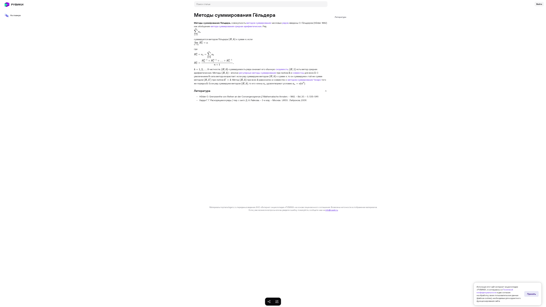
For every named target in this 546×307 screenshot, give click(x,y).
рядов (285, 22)
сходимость (282, 69)
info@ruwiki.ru (331, 210)
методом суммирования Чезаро (304, 79)
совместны (298, 72)
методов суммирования (258, 22)
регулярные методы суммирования (257, 72)
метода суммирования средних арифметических (236, 26)
